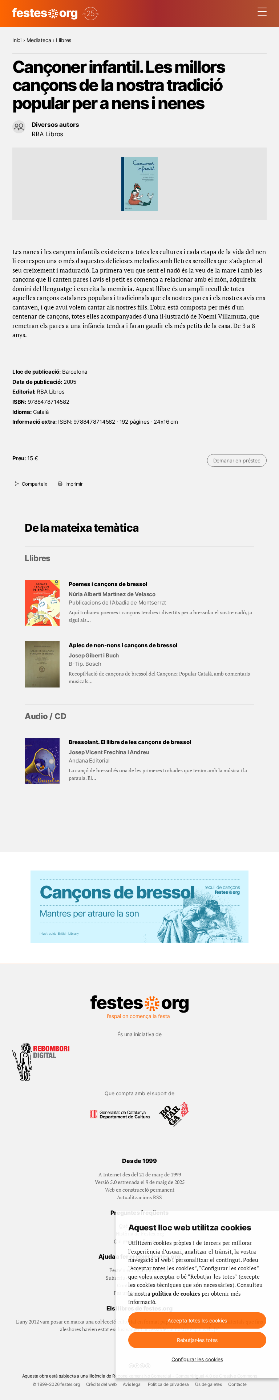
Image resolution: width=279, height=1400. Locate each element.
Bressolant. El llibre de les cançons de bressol (130, 742)
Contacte (237, 1384)
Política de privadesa (168, 1384)
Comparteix (34, 484)
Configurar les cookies (197, 1359)
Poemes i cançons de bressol (108, 584)
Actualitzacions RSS (139, 1197)
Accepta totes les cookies (197, 1320)
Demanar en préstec (236, 460)
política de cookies (176, 1293)
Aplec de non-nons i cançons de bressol (123, 645)
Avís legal (132, 1384)
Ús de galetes (208, 1384)
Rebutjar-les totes (197, 1340)
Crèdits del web (101, 1384)
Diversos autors (55, 124)
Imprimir (74, 484)
